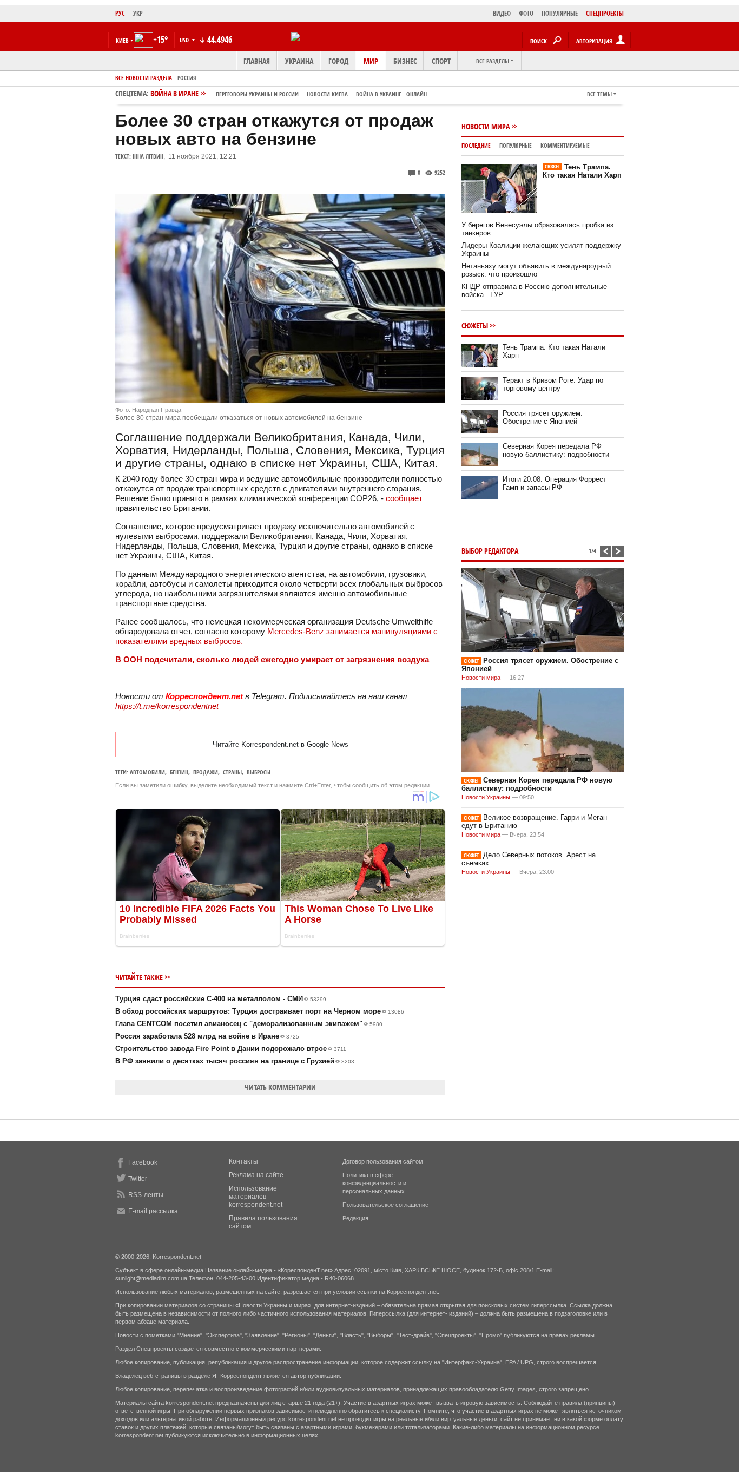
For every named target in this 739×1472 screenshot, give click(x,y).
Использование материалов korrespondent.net (255, 1196)
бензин (179, 772)
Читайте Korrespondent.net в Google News (280, 744)
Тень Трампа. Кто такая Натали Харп (582, 171)
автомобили (147, 772)
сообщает (404, 498)
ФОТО (526, 13)
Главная (256, 61)
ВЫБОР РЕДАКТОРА (489, 551)
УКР (138, 13)
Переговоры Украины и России (257, 94)
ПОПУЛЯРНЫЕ (560, 13)
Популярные (515, 145)
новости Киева (327, 94)
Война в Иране (288, 93)
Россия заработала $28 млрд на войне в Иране (207, 1036)
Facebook (142, 1162)
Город (338, 61)
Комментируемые (565, 145)
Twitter (137, 1178)
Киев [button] (122, 40)
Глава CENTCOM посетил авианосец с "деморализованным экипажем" (248, 1024)
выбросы (258, 772)
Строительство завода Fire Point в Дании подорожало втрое (230, 1048)
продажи (205, 772)
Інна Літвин (148, 156)
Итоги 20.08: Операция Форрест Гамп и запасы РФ (554, 483)
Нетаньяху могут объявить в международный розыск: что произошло (536, 270)
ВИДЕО (502, 13)
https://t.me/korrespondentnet (167, 706)
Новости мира (485, 126)
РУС (120, 13)
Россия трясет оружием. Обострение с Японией (543, 417)
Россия (186, 78)
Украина (299, 61)
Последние (476, 145)
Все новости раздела (143, 78)
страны (232, 772)
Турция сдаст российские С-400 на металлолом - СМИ (220, 999)
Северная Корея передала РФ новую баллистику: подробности (556, 450)
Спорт (441, 61)
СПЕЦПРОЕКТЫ (605, 13)
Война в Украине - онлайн (391, 94)
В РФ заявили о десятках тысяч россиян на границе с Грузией (234, 1061)
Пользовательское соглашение (385, 1204)
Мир (371, 61)
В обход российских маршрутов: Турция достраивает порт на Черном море (259, 1011)
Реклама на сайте (256, 1175)
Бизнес (405, 61)
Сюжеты (474, 325)
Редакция (355, 1218)
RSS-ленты (145, 1195)
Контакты (243, 1161)
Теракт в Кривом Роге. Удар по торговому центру (553, 384)
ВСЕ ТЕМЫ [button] (599, 94)
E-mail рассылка (153, 1211)
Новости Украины (485, 797)
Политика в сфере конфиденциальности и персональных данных (374, 1183)
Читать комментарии (280, 1087)
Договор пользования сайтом (382, 1161)
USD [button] (185, 40)
